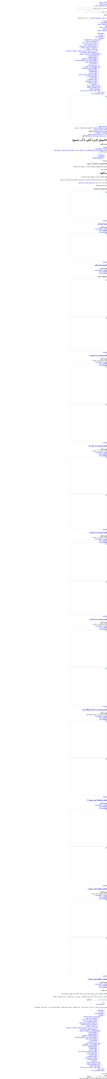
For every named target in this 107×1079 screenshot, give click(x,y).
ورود (105, 14)
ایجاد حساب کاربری (99, 5)
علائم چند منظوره (92, 82)
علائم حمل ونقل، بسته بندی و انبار (87, 74)
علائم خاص (94, 84)
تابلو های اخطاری (92, 57)
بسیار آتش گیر (102, 224)
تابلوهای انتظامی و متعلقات (89, 58)
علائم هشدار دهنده (92, 76)
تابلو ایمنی (71, 150)
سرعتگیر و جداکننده (91, 49)
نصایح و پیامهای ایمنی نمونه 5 (97, 889)
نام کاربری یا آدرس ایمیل (99, 8)
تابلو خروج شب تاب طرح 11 (98, 446)
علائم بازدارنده (93, 73)
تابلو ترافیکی (64, 150)
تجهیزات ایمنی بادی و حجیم (89, 42)
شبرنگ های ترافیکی (94, 88)
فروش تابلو (57, 150)
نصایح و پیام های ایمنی (91, 81)
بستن (105, 1075)
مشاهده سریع (103, 232)
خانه (106, 127)
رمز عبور (104, 11)
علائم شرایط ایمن (92, 79)
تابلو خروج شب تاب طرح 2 (98, 532)
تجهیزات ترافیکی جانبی (90, 44)
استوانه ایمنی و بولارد (91, 41)
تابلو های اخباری (92, 55)
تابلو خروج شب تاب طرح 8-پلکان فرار (94, 709)
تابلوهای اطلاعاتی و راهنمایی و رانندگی (89, 54)
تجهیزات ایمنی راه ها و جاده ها (92, 39)
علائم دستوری (93, 77)
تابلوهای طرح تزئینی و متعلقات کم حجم (86, 60)
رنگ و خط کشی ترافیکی (93, 87)
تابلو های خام (93, 63)
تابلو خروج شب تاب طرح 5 (98, 619)
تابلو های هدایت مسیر (91, 61)
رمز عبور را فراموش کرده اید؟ (98, 18)
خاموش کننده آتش (101, 265)
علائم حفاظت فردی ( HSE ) (92, 66)
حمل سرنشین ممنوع (101, 131)
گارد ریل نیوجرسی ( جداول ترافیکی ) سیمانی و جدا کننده (81, 50)
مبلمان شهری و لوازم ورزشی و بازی (90, 90)
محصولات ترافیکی (98, 127)
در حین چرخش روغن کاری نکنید (98, 135)
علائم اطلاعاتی (93, 71)
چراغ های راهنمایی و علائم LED (88, 46)
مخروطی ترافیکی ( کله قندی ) (88, 52)
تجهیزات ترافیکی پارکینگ (93, 85)
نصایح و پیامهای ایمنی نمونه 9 (97, 979)
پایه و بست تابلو (92, 65)
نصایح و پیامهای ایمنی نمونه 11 (97, 800)
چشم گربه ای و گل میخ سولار (89, 47)
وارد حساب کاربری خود (88, 182)
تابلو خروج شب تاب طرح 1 (98, 355)
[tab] (52, 154)
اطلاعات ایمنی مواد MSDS (89, 68)
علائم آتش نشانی (92, 69)
